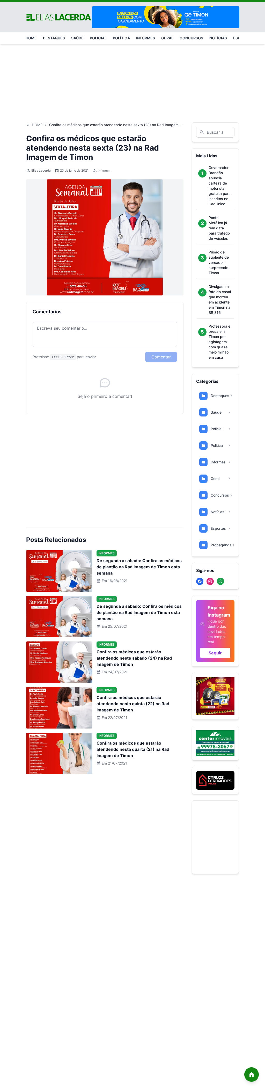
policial (98, 38)
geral (167, 38)
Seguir (215, 652)
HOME (31, 38)
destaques (54, 38)
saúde (77, 38)
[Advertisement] (132, 80)
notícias (218, 38)
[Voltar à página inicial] (251, 1074)
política (121, 38)
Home (37, 125)
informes (145, 38)
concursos (191, 38)
